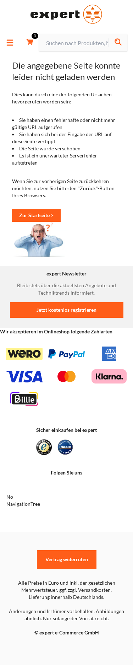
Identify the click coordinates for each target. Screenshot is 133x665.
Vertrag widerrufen (66, 559)
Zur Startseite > (36, 215)
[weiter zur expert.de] (34, 647)
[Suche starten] (118, 42)
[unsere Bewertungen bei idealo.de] (65, 447)
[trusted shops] (44, 447)
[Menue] (10, 42)
